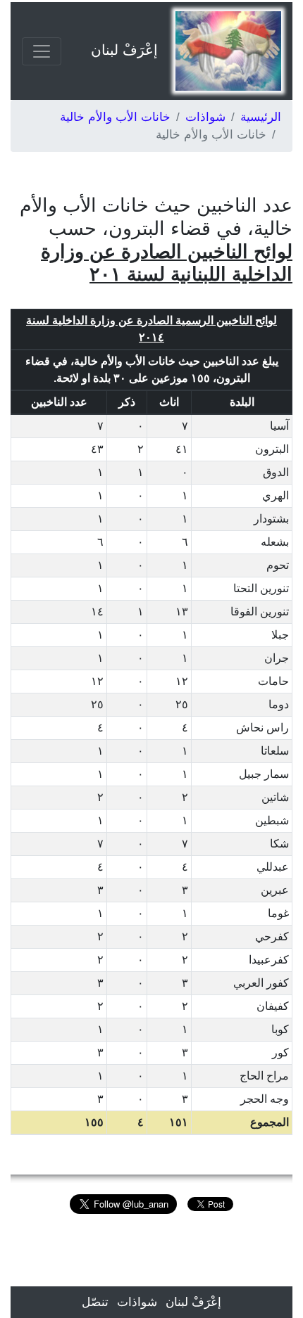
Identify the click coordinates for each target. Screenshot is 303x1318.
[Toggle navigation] (41, 51)
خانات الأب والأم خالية (115, 117)
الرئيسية (260, 117)
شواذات (205, 117)
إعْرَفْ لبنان (124, 50)
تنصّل (95, 1302)
